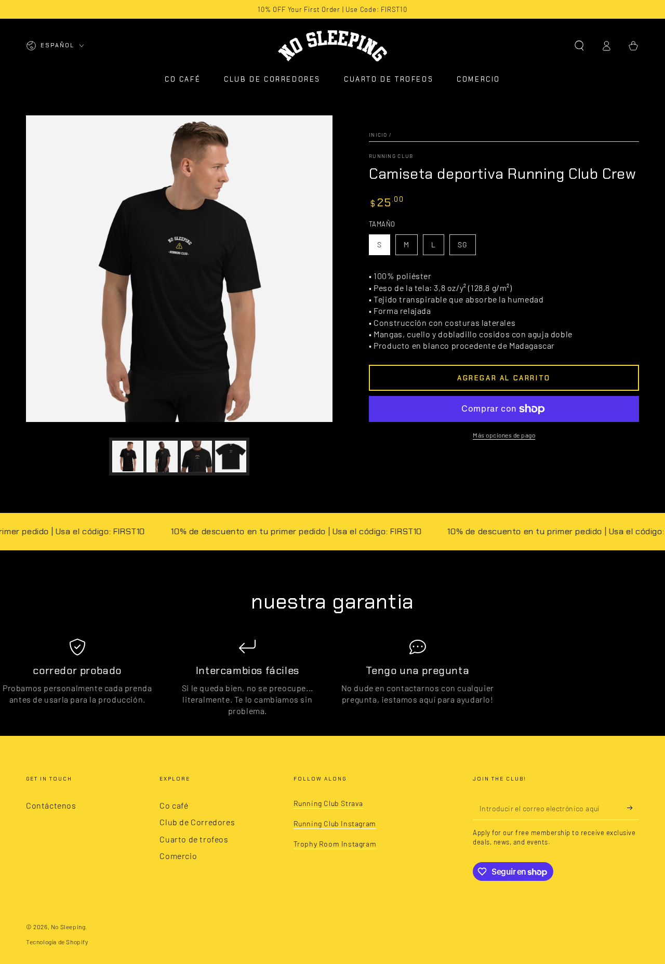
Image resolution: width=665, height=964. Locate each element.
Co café (173, 805)
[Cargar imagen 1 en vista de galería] (127, 456)
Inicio (378, 134)
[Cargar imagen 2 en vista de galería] (162, 456)
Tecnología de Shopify (57, 941)
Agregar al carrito (504, 378)
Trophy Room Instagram (335, 843)
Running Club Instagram (335, 823)
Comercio (178, 856)
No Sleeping (68, 926)
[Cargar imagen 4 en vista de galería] (230, 456)
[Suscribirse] (633, 808)
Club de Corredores (197, 822)
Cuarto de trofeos (193, 839)
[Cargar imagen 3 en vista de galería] (196, 456)
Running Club (391, 156)
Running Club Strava (328, 803)
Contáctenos (51, 805)
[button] (579, 45)
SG (463, 244)
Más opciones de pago (504, 435)
